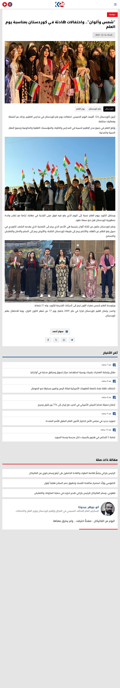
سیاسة (112, 14)
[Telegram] (71, 340)
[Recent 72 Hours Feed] (10, 4)
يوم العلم (80, 109)
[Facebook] (48, 340)
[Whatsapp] (64, 340)
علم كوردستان (95, 109)
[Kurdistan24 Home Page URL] (60, 4)
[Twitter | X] (56, 340)
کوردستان (109, 109)
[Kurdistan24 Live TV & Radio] (4, 4)
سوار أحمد (57, 331)
